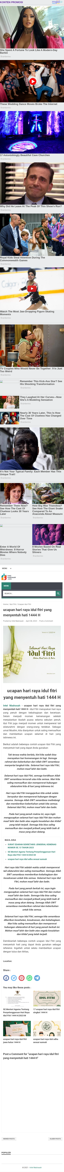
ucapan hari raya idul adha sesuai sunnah (27, 859)
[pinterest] (22, 978)
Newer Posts (9, 1139)
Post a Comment (46, 621)
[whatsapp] (29, 978)
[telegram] (37, 978)
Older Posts (55, 1139)
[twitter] (14, 978)
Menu (6, 586)
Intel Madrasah (11, 705)
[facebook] (6, 978)
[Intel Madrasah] (8, 577)
